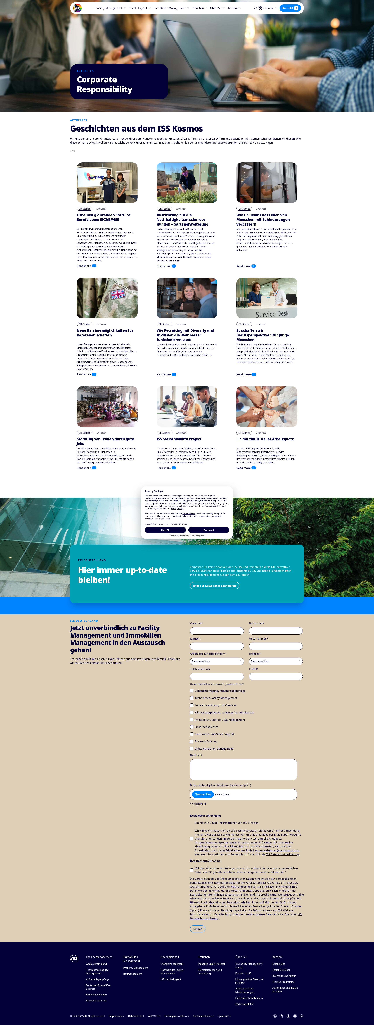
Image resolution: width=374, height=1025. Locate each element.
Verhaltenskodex (202, 1016)
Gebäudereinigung (96, 964)
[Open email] (281, 1016)
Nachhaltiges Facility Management (172, 971)
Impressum (115, 1016)
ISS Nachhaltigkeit (171, 979)
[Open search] (255, 8)
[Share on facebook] (288, 1016)
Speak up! (223, 1016)
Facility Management (109, 8)
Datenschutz (135, 1016)
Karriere (232, 8)
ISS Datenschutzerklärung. (282, 854)
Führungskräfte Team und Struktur (249, 981)
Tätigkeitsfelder (281, 970)
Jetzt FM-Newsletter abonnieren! (215, 585)
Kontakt (287, 8)
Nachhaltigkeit (138, 8)
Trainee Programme (283, 981)
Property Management (135, 967)
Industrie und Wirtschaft (211, 964)
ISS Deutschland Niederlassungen (244, 990)
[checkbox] (246, 719)
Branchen (198, 8)
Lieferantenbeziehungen (249, 998)
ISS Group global (244, 1004)
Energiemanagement (172, 964)
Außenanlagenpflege (97, 979)
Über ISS (215, 8)
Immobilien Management (169, 8)
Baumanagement (132, 973)
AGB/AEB (153, 1016)
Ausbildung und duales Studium (285, 989)
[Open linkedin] (275, 1016)
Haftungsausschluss (176, 1016)
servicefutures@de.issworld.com (278, 850)
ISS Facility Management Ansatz (248, 965)
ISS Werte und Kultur (284, 975)
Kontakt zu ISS (243, 973)
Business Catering (96, 1000)
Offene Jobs (278, 964)
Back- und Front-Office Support (98, 987)
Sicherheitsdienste (96, 994)
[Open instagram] (301, 1016)
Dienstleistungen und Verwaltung (210, 971)
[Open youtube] (295, 1016)
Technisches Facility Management (97, 971)
